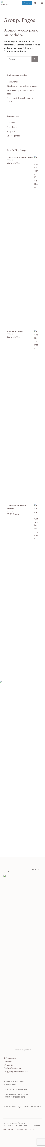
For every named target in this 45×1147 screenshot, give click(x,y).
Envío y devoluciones (12, 1068)
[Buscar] (35, 59)
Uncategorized (13, 135)
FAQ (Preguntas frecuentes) (16, 1071)
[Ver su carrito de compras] (35, 3)
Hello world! (12, 81)
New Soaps (12, 127)
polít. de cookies (27, 1129)
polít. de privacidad (11, 1129)
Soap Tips (11, 131)
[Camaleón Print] (5, 3)
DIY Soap (11, 122)
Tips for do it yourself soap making (22, 86)
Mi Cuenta (8, 1065)
